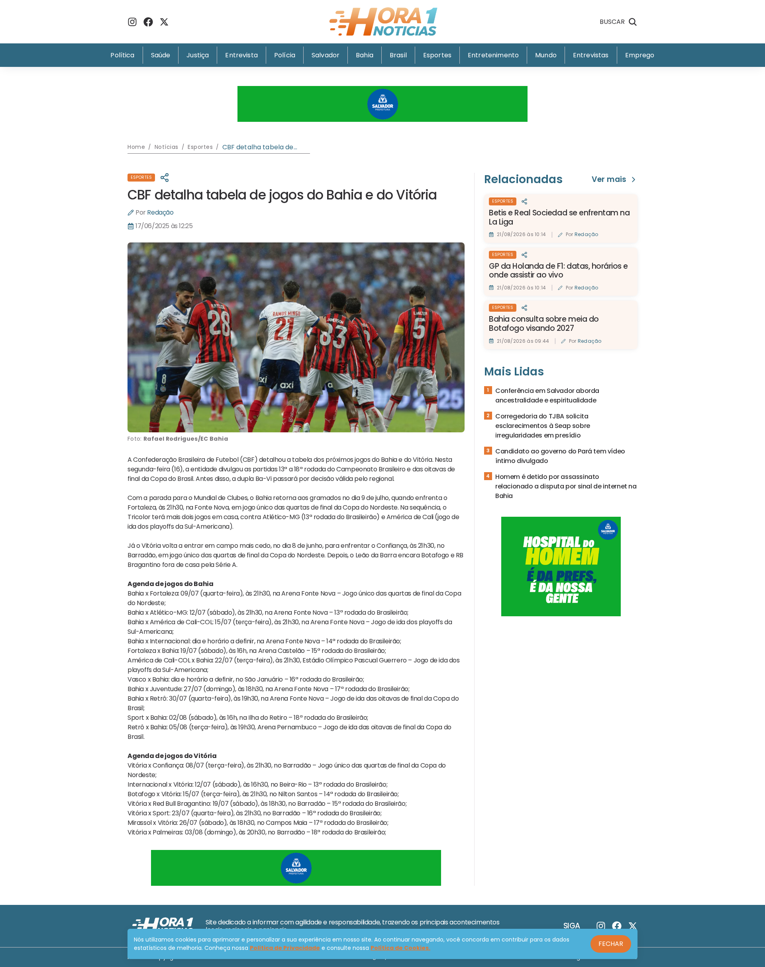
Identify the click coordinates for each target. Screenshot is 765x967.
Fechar (610, 943)
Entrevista (241, 55)
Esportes (437, 55)
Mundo (546, 55)
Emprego (640, 55)
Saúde (161, 55)
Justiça (197, 55)
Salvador (325, 55)
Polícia (284, 55)
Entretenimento (493, 55)
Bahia (364, 55)
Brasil (398, 55)
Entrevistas (591, 55)
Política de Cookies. (400, 948)
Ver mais (609, 179)
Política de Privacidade (285, 948)
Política (122, 55)
